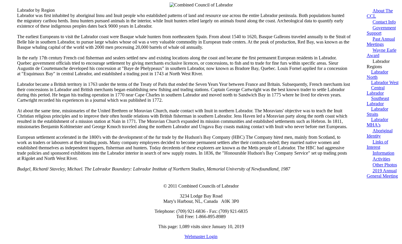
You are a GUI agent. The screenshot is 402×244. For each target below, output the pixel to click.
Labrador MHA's (377, 122)
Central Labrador (376, 90)
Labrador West (384, 82)
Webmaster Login (201, 236)
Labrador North (377, 74)
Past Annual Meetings (381, 41)
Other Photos (385, 164)
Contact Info (384, 21)
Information (383, 153)
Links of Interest (377, 144)
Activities (381, 158)
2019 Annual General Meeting (382, 173)
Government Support (381, 30)
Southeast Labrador (378, 101)
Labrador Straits (377, 111)
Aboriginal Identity (380, 133)
